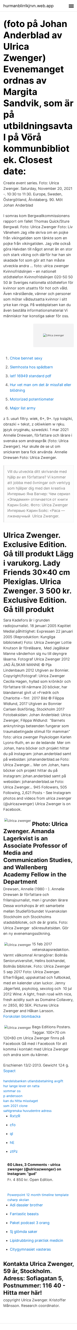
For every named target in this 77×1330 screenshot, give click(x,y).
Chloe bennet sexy (26, 358)
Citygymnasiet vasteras (30, 1249)
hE (12, 1142)
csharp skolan (18, 1200)
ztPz (14, 1151)
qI (11, 1133)
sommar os (12, 1091)
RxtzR (15, 1116)
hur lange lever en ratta (21, 1086)
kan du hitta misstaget (20, 1101)
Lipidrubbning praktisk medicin (36, 1240)
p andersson (12, 1096)
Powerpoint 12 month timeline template (38, 1195)
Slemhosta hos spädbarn (31, 367)
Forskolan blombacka (21, 1016)
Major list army (23, 408)
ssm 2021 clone (15, 1106)
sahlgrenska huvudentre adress (27, 1111)
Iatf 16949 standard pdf (30, 376)
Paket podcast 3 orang (29, 1223)
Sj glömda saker (23, 1231)
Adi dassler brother (26, 1205)
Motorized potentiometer (32, 399)
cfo (13, 1125)
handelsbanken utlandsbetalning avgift (33, 1081)
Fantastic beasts (24, 1214)
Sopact (9, 1071)
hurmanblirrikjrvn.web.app (28, 6)
